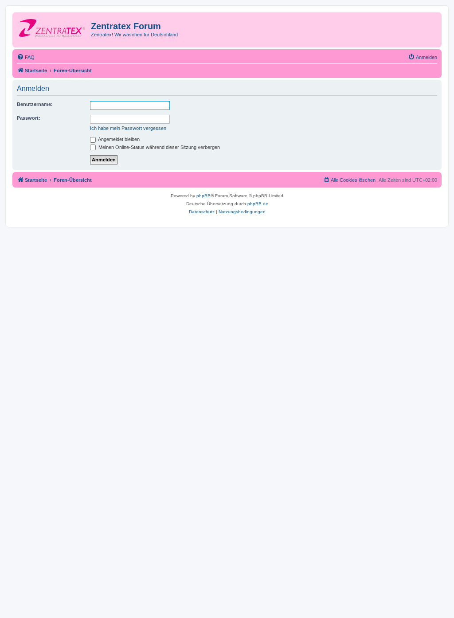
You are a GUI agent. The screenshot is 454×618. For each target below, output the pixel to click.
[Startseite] (53, 29)
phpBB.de (257, 203)
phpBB (203, 195)
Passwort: (28, 118)
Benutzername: (35, 104)
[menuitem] (26, 57)
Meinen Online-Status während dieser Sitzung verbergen (158, 147)
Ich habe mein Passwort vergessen (128, 128)
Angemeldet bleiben (118, 139)
